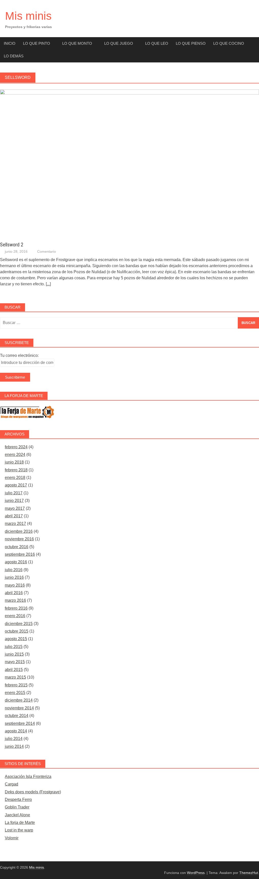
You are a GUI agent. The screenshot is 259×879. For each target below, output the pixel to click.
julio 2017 (14, 493)
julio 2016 (14, 570)
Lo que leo (156, 43)
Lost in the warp (19, 830)
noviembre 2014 (19, 708)
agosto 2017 (16, 485)
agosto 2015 (16, 639)
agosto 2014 (16, 731)
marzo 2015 (15, 677)
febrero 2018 (16, 470)
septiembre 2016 (20, 554)
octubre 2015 (16, 631)
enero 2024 (15, 454)
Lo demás (14, 56)
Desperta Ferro (18, 799)
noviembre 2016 (19, 539)
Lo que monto (77, 43)
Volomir (11, 838)
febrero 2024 (16, 447)
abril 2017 (14, 516)
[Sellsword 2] (129, 93)
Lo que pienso (191, 43)
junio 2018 (14, 462)
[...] (48, 284)
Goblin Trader (17, 807)
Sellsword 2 (11, 245)
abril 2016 (14, 593)
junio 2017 (14, 500)
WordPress (196, 873)
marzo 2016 (15, 600)
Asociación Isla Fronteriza (28, 776)
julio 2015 (14, 646)
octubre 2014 (16, 715)
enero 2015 (15, 692)
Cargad (11, 784)
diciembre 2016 (19, 531)
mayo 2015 (15, 662)
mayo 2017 (15, 508)
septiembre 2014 (20, 723)
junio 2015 (14, 654)
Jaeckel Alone (17, 815)
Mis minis (28, 16)
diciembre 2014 (19, 700)
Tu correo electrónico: (19, 355)
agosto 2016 (16, 562)
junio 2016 (14, 577)
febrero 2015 (16, 685)
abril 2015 (14, 669)
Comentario (46, 251)
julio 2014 (14, 738)
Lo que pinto (36, 43)
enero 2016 (15, 616)
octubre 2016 (16, 547)
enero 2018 (15, 477)
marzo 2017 (15, 523)
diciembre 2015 (19, 623)
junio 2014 (14, 746)
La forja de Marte (20, 822)
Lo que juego (118, 43)
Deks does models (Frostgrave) (33, 792)
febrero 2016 (16, 608)
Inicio (9, 43)
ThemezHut (248, 873)
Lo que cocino (228, 43)
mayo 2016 (15, 585)
